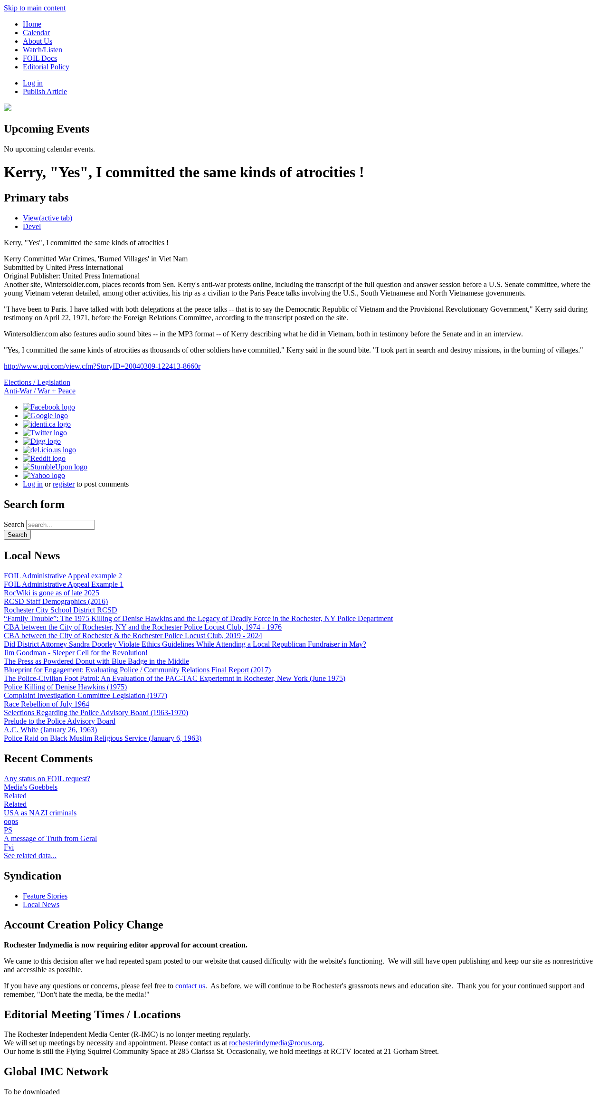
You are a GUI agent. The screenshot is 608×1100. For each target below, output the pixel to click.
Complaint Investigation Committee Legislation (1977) (85, 695)
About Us (37, 41)
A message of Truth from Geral (50, 838)
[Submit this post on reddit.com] (44, 458)
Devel (32, 226)
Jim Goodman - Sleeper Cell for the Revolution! (76, 653)
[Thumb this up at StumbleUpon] (55, 467)
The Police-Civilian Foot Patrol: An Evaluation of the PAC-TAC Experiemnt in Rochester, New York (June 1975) (174, 678)
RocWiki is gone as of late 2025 (51, 593)
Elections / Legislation (37, 382)
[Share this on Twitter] (45, 433)
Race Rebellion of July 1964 (46, 704)
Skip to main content (35, 8)
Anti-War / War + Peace (40, 391)
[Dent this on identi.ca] (47, 424)
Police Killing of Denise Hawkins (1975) (65, 687)
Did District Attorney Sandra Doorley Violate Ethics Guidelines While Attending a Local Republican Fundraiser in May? (185, 644)
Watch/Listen (42, 50)
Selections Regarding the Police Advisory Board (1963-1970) (96, 712)
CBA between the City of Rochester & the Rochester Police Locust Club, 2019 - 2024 (133, 635)
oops (11, 821)
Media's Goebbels (30, 787)
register (64, 484)
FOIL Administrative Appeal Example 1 (64, 584)
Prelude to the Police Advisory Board (59, 721)
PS (8, 830)
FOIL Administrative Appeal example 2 (63, 576)
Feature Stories (45, 896)
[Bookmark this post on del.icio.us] (49, 450)
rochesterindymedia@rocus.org (276, 1043)
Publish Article (45, 91)
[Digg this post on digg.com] (42, 441)
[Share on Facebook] (49, 407)
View (47, 218)
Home (32, 24)
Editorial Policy (46, 67)
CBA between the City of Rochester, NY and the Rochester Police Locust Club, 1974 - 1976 (143, 627)
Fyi (9, 847)
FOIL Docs (40, 58)
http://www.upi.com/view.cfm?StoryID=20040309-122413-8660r (102, 366)
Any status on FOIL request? (47, 779)
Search (15, 524)
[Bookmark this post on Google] (45, 415)
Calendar (36, 33)
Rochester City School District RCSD (60, 610)
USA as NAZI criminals (40, 813)
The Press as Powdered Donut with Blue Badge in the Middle (96, 661)
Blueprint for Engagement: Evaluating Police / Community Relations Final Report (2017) (137, 670)
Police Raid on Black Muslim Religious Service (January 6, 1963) (102, 738)
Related (15, 796)
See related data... (30, 855)
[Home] (7, 109)
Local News (41, 904)
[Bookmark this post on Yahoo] (44, 475)
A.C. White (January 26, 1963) (50, 730)
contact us (190, 986)
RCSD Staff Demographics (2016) (56, 601)
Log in (33, 83)
